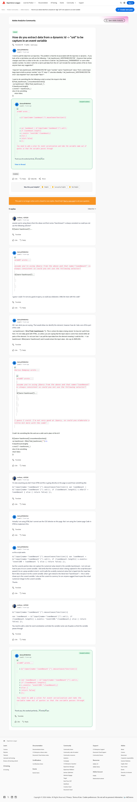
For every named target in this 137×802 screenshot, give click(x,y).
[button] (125, 10)
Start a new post (69, 201)
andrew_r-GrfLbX (22, 217)
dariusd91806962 (22, 50)
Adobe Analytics (25, 9)
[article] (51, 229)
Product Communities (12, 9)
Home (3, 9)
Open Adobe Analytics (115, 20)
